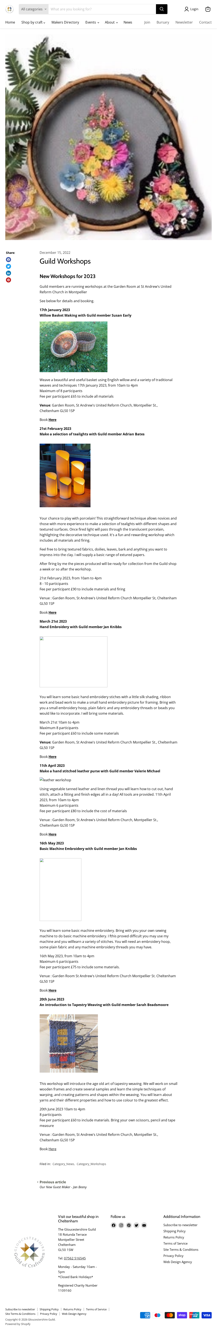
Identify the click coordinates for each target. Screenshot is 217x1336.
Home (10, 22)
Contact (205, 22)
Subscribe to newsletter (180, 1225)
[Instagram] (121, 1225)
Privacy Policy (173, 1256)
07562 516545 (75, 1258)
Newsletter (184, 22)
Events (91, 22)
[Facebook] (114, 1225)
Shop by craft (32, 22)
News (128, 22)
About (110, 22)
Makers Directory (65, 22)
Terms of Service (175, 1243)
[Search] (161, 9)
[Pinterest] (129, 1225)
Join (147, 22)
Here (52, 419)
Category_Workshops (91, 1164)
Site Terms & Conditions (180, 1249)
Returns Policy (173, 1237)
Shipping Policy (174, 1231)
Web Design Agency (177, 1262)
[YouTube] (144, 1225)
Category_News (63, 1164)
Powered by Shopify (18, 1324)
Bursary (163, 22)
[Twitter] (136, 1225)
